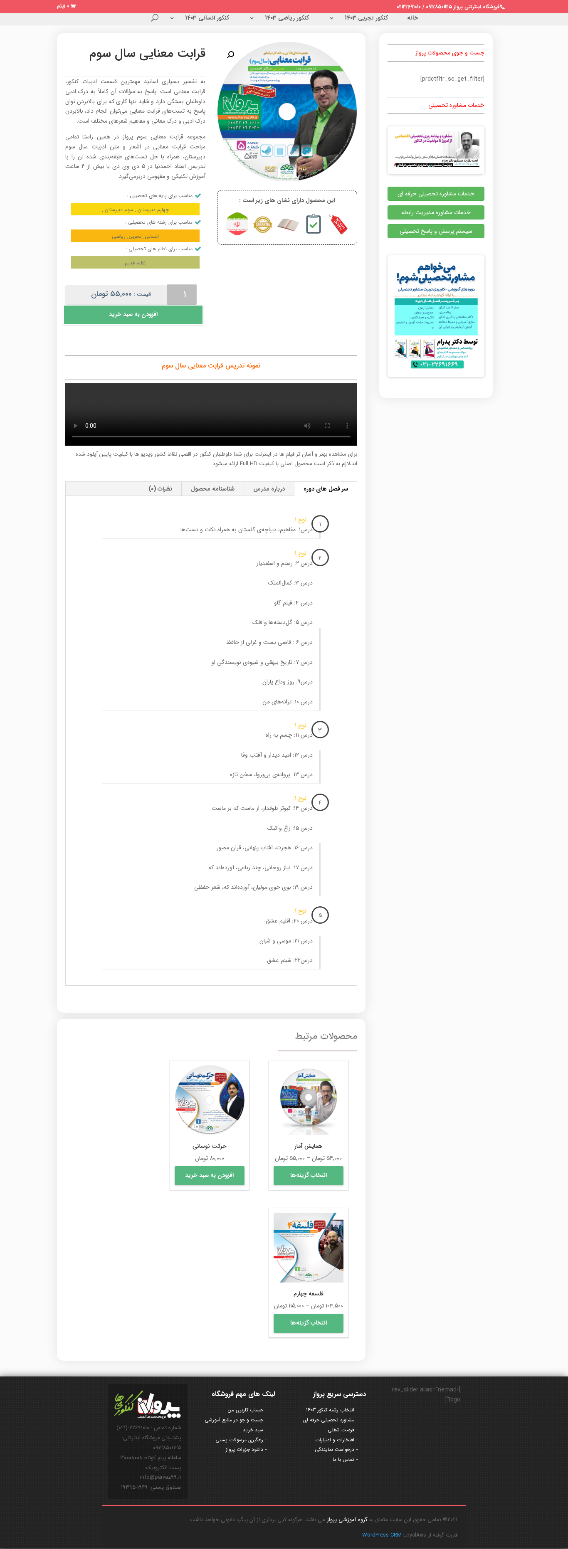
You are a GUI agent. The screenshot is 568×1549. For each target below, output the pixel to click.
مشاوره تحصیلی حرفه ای (328, 1420)
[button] (230, 54)
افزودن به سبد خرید (133, 314)
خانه (412, 18)
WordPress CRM (382, 1535)
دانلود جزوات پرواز (244, 1449)
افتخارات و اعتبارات (334, 1440)
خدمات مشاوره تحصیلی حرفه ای (436, 193)
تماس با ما (343, 1459)
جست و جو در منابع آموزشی (234, 1420)
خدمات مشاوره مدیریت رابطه (436, 212)
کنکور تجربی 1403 (366, 18)
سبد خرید (253, 1430)
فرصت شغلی (341, 1430)
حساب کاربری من (245, 1410)
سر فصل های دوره (326, 488)
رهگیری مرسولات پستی (239, 1440)
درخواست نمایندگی (334, 1449)
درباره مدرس (269, 488)
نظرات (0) (160, 488)
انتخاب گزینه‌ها (308, 1175)
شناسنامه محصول (213, 488)
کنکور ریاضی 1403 (287, 18)
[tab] (326, 489)
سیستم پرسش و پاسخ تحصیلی (436, 231)
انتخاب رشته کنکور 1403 (330, 1410)
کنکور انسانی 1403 (207, 18)
